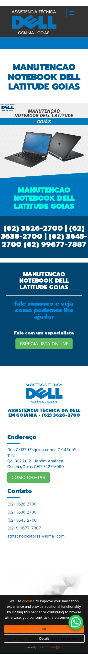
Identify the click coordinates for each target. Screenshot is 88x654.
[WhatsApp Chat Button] (75, 622)
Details (44, 638)
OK (44, 629)
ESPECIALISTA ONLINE (44, 343)
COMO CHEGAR (28, 477)
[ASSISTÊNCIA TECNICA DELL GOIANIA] (44, 390)
